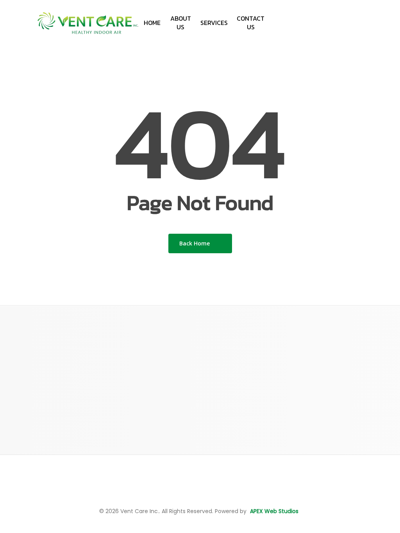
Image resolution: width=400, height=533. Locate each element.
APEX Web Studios (274, 511)
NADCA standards (239, 450)
